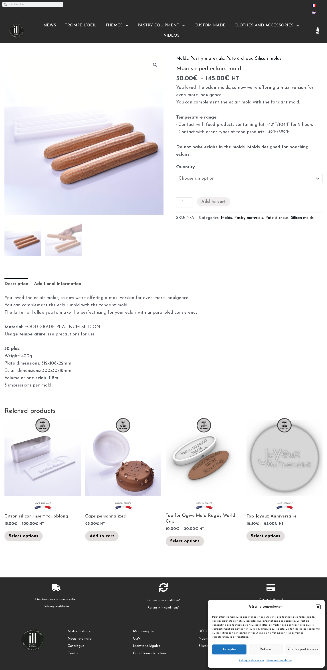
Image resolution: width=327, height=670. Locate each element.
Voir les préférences (302, 649)
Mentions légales (146, 646)
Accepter (229, 649)
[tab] (16, 284)
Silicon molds (268, 58)
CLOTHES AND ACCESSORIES (263, 26)
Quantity (185, 167)
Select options (23, 536)
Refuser (266, 649)
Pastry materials (207, 58)
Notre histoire (79, 631)
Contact (74, 653)
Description (16, 284)
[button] (318, 607)
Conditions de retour (149, 653)
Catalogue (76, 646)
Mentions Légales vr (279, 660)
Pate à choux (239, 58)
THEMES (114, 26)
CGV (137, 638)
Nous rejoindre (79, 638)
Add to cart (213, 202)
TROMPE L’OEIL (81, 26)
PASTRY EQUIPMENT (158, 26)
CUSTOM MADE (210, 26)
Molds (182, 58)
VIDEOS (172, 36)
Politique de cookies (251, 660)
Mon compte (143, 631)
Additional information (57, 284)
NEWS (50, 26)
